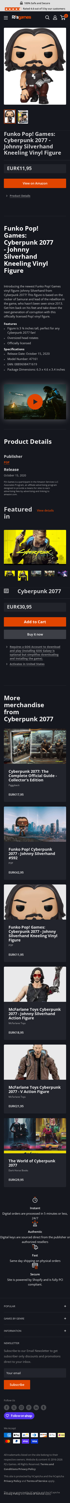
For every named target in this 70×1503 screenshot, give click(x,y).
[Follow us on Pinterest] (29, 1407)
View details (45, 510)
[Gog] (11, 591)
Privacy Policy (27, 1469)
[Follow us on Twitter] (14, 1407)
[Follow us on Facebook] (6, 1407)
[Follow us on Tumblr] (43, 1407)
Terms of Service (37, 1481)
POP (7, 462)
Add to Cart (35, 621)
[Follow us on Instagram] (21, 1407)
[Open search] (47, 17)
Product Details (20, 196)
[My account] (55, 17)
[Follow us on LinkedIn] (36, 1407)
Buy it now (35, 634)
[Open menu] (6, 17)
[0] (62, 17)
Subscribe (17, 1385)
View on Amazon (35, 183)
